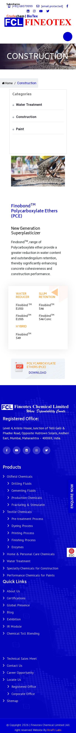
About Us (13, 591)
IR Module (14, 626)
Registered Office (23, 686)
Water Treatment (29, 105)
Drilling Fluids (21, 483)
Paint (20, 129)
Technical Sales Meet (22, 658)
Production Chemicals (26, 498)
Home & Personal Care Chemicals (31, 554)
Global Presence (18, 605)
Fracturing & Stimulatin (28, 505)
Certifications (16, 598)
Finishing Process (23, 540)
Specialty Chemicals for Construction (32, 568)
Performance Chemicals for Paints (31, 575)
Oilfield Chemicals (19, 476)
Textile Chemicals (19, 512)
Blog (10, 612)
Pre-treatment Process (27, 519)
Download (37, 372)
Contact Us (14, 665)
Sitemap (12, 701)
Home (9, 83)
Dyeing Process (22, 526)
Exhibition (14, 619)
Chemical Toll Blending (23, 633)
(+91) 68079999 (22, 6)
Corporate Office (23, 694)
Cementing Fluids (23, 490)
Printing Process (22, 533)
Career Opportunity (20, 672)
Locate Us (14, 679)
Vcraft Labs (54, 730)
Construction (26, 117)
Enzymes (17, 547)
